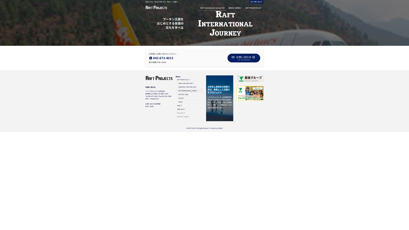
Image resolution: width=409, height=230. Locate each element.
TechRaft (180, 98)
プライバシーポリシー (183, 116)
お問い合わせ (257, 2)
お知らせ (179, 105)
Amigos (180, 102)
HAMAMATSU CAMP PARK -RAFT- (187, 87)
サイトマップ (181, 113)
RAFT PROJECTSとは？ (183, 79)
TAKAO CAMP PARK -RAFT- (185, 83)
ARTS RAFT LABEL (183, 94)
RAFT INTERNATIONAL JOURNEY (187, 91)
